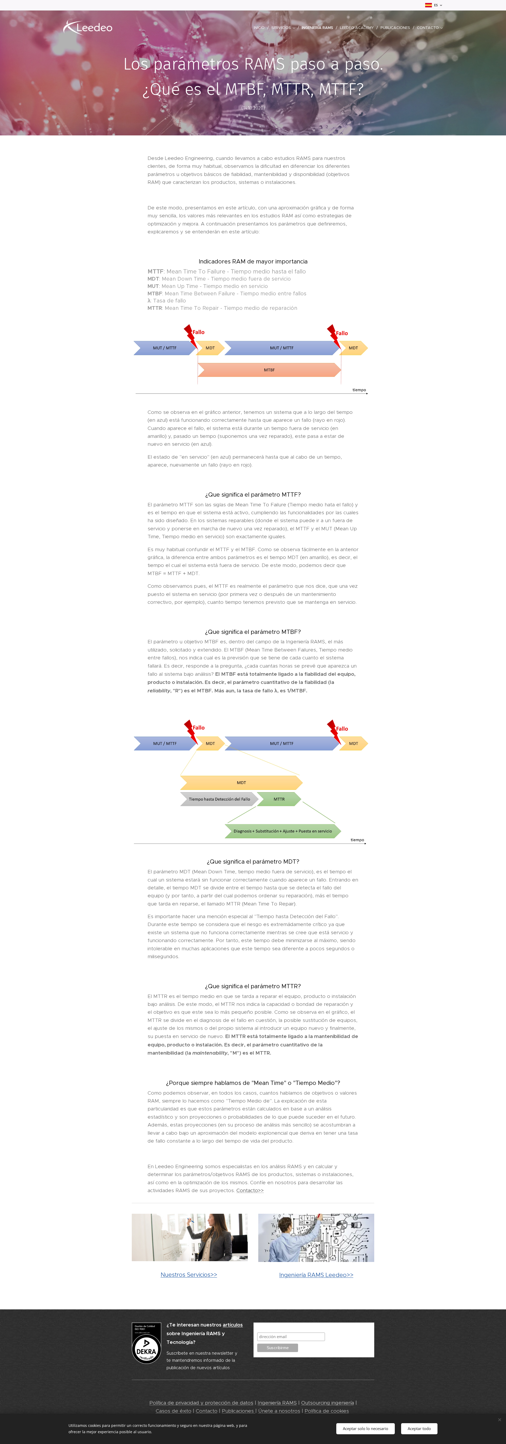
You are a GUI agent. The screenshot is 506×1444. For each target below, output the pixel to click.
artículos (233, 1325)
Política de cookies (327, 1411)
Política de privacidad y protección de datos (201, 1403)
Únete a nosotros (279, 1411)
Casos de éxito (173, 1411)
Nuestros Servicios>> (189, 1274)
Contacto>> (250, 1190)
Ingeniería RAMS (277, 1403)
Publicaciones (238, 1411)
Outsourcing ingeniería (327, 1403)
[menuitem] (260, 27)
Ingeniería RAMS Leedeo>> (316, 1275)
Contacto (206, 1411)
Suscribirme (269, 1327)
